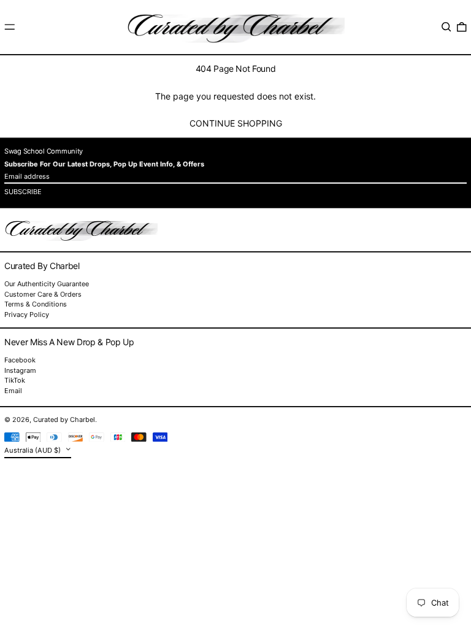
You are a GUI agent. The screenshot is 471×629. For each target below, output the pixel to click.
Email (13, 391)
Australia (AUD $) (33, 450)
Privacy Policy (26, 314)
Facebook (20, 360)
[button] (446, 27)
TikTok (14, 381)
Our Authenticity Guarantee (46, 283)
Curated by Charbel (64, 419)
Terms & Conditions (35, 304)
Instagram (20, 371)
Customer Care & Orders (43, 294)
